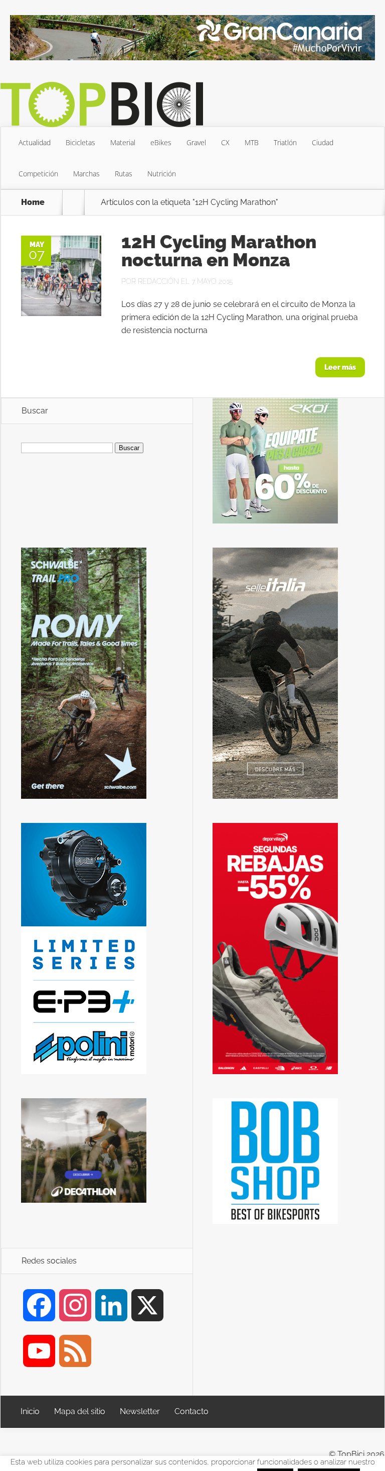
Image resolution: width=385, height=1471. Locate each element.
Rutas (123, 173)
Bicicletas (80, 142)
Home (33, 202)
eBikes (160, 142)
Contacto (191, 1411)
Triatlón (285, 142)
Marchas (86, 173)
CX (225, 142)
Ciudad (322, 142)
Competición (38, 173)
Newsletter (140, 1411)
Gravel (196, 142)
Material (122, 142)
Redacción (158, 281)
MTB (252, 142)
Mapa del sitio (79, 1411)
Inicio (30, 1411)
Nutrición (161, 173)
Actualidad (35, 142)
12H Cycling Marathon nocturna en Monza (218, 250)
